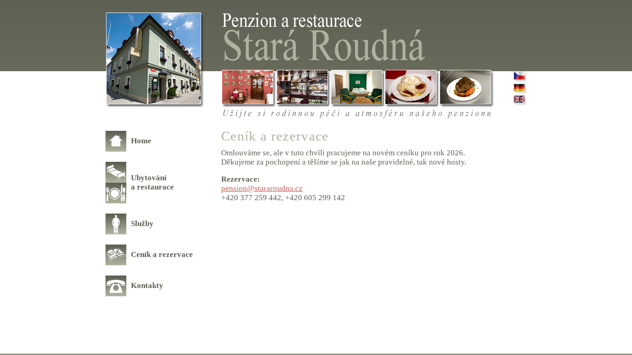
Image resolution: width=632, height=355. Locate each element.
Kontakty (147, 285)
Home (141, 140)
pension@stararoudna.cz (262, 188)
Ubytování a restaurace (152, 182)
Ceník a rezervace (162, 254)
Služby (142, 223)
